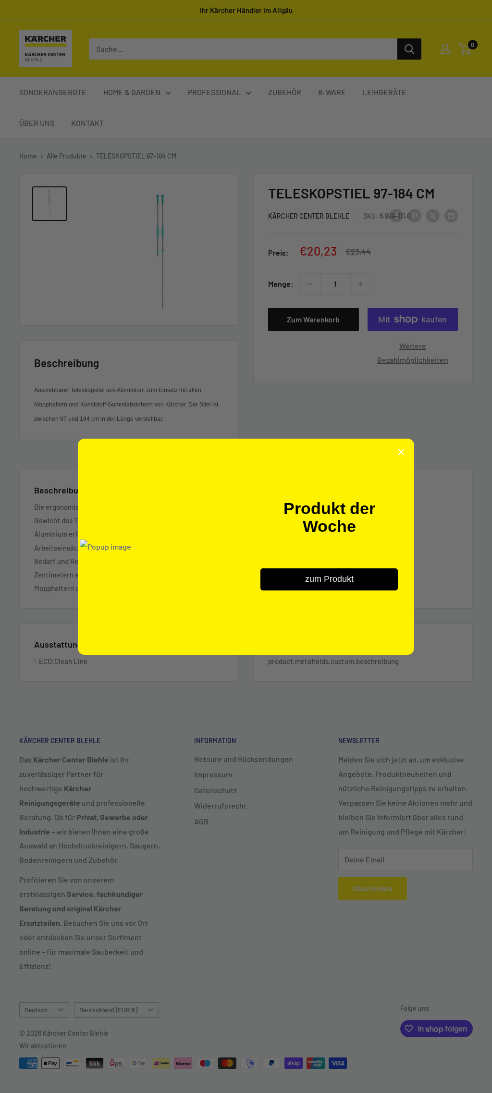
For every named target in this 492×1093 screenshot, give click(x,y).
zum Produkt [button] (329, 579)
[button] (401, 451)
